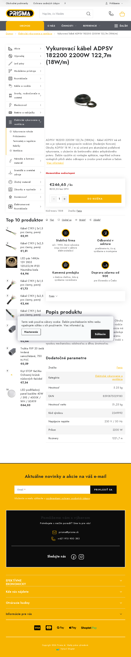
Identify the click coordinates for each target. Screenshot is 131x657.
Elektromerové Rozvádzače (22, 206)
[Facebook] (73, 556)
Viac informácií (55, 163)
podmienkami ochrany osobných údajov (68, 498)
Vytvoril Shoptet (68, 648)
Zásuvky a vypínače (25, 189)
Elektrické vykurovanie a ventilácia (27, 122)
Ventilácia (18, 150)
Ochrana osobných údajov (46, 3)
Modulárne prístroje (25, 71)
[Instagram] (81, 556)
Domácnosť (20, 197)
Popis (51, 296)
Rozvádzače (20, 78)
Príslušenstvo (19, 136)
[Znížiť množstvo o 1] (54, 199)
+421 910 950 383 (112, 13)
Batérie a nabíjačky (24, 112)
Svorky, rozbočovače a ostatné (27, 95)
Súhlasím (100, 334)
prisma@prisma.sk (68, 532)
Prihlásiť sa (103, 489)
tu (83, 325)
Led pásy (19, 63)
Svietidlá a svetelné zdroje (24, 172)
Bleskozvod (20, 105)
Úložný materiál (22, 182)
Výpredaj (19, 56)
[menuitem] (25, 26)
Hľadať (88, 14)
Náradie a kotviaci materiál (24, 161)
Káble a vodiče (22, 86)
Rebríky (16, 145)
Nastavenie (31, 332)
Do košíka (95, 198)
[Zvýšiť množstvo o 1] (64, 199)
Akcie (17, 48)
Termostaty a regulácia (24, 141)
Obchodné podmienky (17, 3)
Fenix (79, 210)
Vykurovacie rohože (23, 131)
